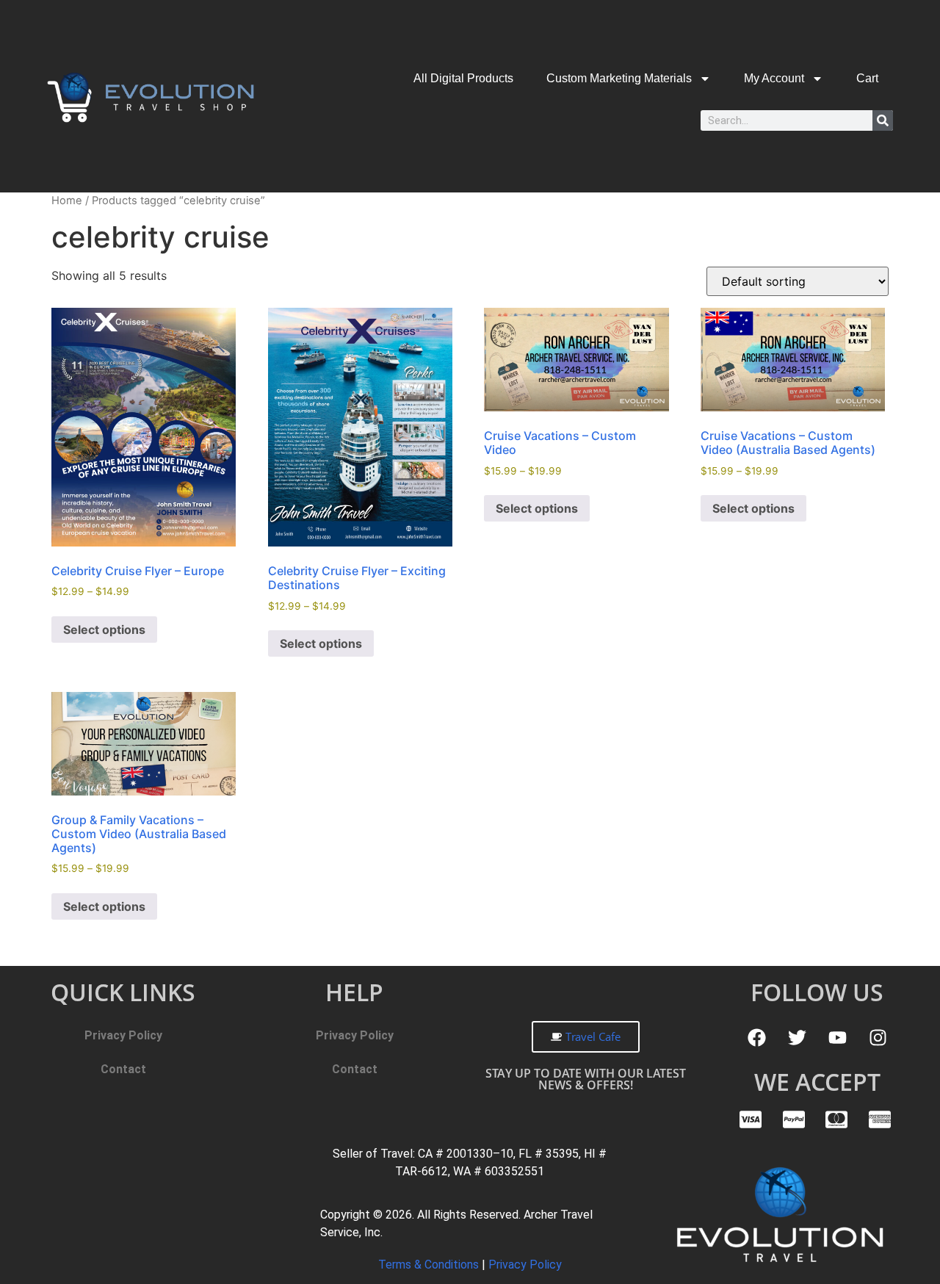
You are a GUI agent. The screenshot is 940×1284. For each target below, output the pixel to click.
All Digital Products (463, 78)
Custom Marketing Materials (619, 78)
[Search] (882, 120)
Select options (104, 629)
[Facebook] (756, 1037)
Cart (867, 78)
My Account (774, 78)
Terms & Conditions (430, 1265)
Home (66, 200)
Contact (123, 1069)
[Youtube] (837, 1037)
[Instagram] (877, 1037)
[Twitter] (796, 1037)
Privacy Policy (123, 1035)
